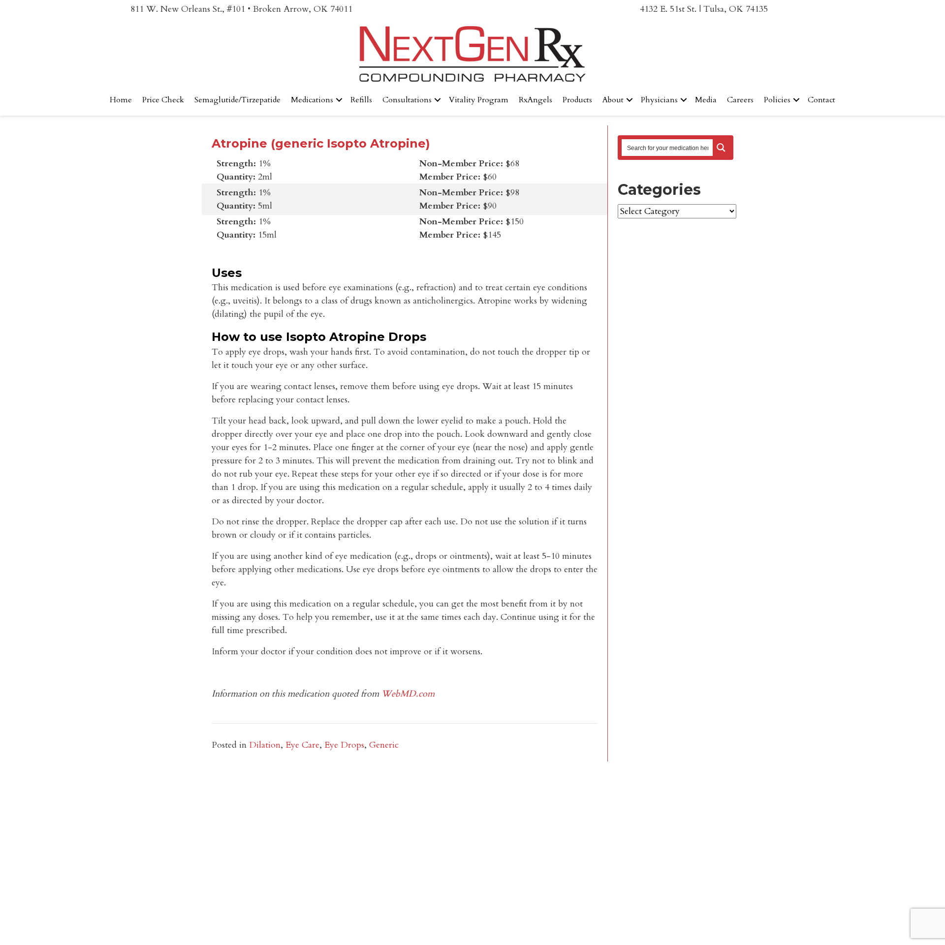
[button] (339, 100)
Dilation (265, 745)
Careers (740, 99)
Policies (777, 99)
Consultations (407, 99)
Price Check (163, 99)
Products (577, 99)
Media (706, 99)
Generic (384, 745)
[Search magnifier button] (721, 147)
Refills (361, 99)
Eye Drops (344, 745)
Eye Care (302, 745)
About (613, 99)
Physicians (659, 99)
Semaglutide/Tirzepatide (237, 99)
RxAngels (535, 99)
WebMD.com (408, 694)
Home (121, 99)
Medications (312, 99)
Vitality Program (478, 99)
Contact (821, 99)
